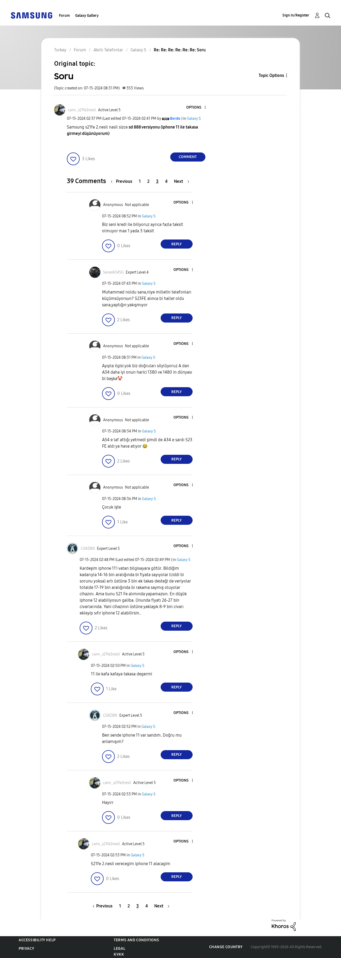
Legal (119, 948)
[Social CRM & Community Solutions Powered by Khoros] (284, 924)
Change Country (226, 947)
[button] (196, 107)
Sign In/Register (295, 15)
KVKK (119, 954)
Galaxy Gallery (87, 15)
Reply (176, 244)
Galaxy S (194, 118)
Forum (64, 15)
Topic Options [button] (271, 75)
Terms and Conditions (136, 940)
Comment (188, 157)
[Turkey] (31, 15)
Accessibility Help (37, 940)
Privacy (26, 948)
